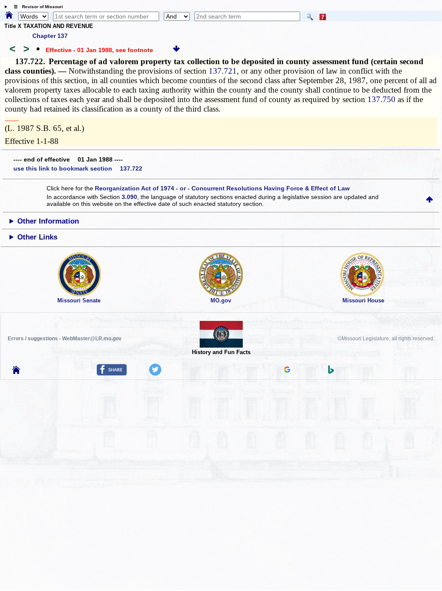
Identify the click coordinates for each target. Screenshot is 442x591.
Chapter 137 (50, 35)
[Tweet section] (155, 373)
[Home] (9, 15)
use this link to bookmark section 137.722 (77, 168)
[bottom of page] (176, 50)
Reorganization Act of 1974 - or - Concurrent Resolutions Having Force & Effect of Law (222, 188)
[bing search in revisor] (331, 371)
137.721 (223, 70)
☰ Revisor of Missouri (36, 6)
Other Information (48, 221)
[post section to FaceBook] (112, 373)
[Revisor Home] (16, 371)
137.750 (381, 99)
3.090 (129, 196)
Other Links (37, 237)
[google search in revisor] (287, 370)
